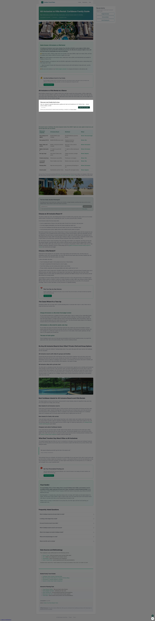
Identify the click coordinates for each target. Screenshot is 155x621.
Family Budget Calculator (48, 590)
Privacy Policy (84, 208)
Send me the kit (87, 206)
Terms (74, 617)
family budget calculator (61, 69)
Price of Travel (46, 555)
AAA (44, 556)
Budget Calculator (105, 13)
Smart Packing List (47, 592)
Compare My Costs (49, 84)
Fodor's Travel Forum (47, 560)
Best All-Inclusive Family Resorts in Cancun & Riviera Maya (56, 577)
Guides (79, 2)
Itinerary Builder (105, 17)
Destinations (84, 2)
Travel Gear (45, 595)
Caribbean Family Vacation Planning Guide (52, 576)
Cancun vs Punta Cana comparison (49, 434)
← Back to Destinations (5, 619)
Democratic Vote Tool (48, 594)
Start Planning (48, 295)
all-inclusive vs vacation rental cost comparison (65, 175)
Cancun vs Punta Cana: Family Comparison (52, 581)
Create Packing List (49, 475)
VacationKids (46, 558)
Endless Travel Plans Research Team (51, 602)
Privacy (70, 617)
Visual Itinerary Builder (48, 589)
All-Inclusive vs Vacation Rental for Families (53, 579)
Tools (90, 2)
